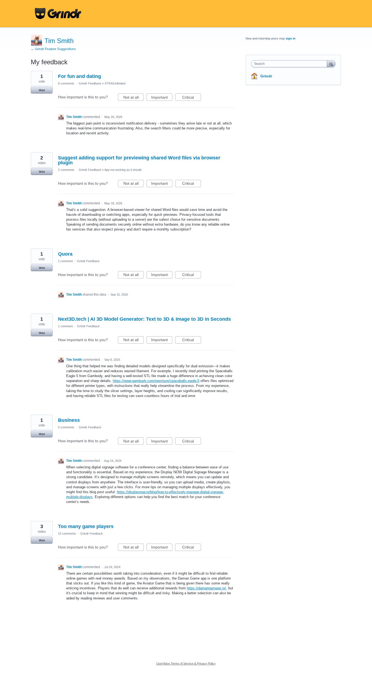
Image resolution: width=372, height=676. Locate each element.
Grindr (266, 76)
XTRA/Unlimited (115, 83)
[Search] (331, 63)
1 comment (65, 261)
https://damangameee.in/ (206, 588)
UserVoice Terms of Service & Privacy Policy (186, 663)
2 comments (66, 169)
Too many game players (86, 526)
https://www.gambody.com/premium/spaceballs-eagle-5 (156, 381)
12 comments (67, 533)
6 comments (66, 83)
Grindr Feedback (90, 83)
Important (161, 98)
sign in (290, 38)
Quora (65, 254)
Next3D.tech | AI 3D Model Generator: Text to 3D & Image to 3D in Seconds (144, 319)
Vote (42, 90)
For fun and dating (79, 76)
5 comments (66, 427)
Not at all (133, 98)
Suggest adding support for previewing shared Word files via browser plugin (139, 160)
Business (69, 420)
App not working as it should (122, 169)
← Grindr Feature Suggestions (53, 49)
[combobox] (290, 64)
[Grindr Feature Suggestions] (58, 13)
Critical (191, 98)
